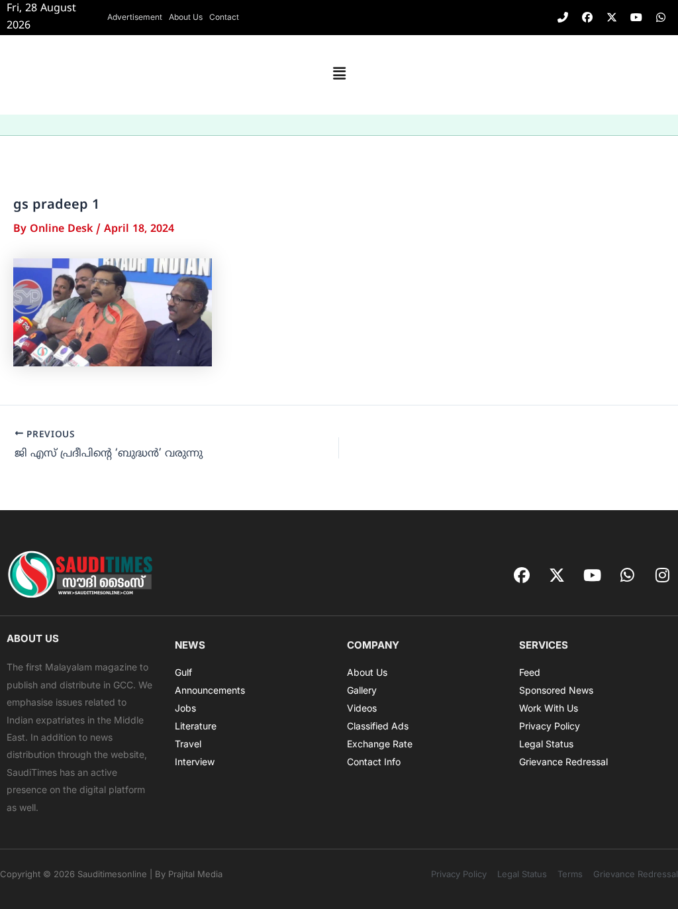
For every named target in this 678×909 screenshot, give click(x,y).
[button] (339, 75)
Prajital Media (195, 874)
